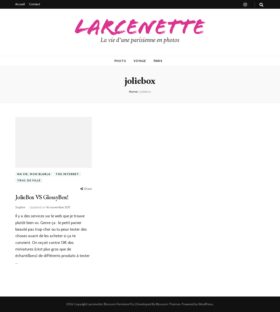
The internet (67, 174)
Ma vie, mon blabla (33, 174)
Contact (34, 4)
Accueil (20, 4)
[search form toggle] (261, 5)
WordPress (205, 304)
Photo (120, 61)
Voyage (140, 61)
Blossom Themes (167, 304)
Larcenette (95, 304)
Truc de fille (28, 180)
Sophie (20, 207)
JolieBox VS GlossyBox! (41, 197)
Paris (158, 61)
